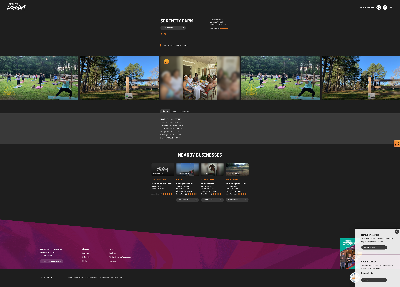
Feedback (112, 253)
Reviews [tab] (185, 111)
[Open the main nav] (391, 7)
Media (84, 261)
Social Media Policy (117, 277)
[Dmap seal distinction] (355, 277)
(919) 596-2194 (186, 191)
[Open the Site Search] (385, 7)
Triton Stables (207, 183)
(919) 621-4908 (211, 191)
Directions (213, 28)
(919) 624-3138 (221, 25)
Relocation (86, 257)
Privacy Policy (104, 277)
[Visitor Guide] (350, 253)
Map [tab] (174, 111)
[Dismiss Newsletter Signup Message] (397, 231)
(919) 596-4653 (236, 191)
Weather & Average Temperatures (120, 257)
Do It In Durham (367, 7)
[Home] (16, 7)
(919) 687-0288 (46, 255)
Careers (111, 249)
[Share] (378, 7)
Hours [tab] (165, 111)
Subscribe (112, 261)
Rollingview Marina (185, 183)
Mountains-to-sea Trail (161, 183)
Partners (85, 253)
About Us (85, 249)
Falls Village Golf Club (236, 183)
